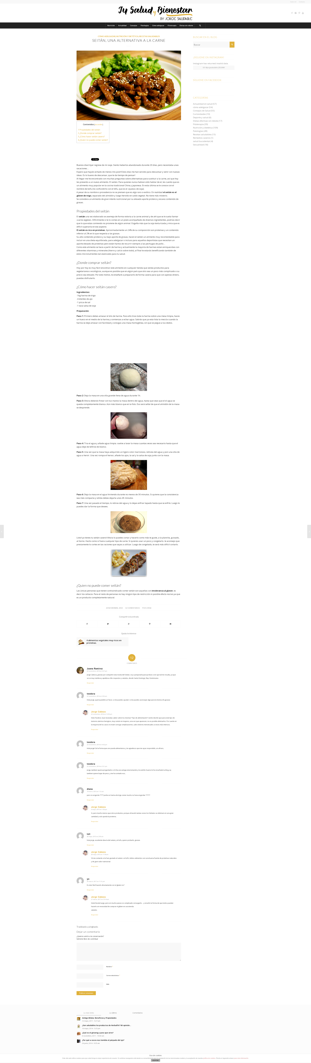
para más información (241, 1058)
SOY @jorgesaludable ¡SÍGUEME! (214, 68)
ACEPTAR (155, 1060)
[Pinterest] (299, 13)
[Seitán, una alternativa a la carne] (129, 85)
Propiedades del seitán (89, 129)
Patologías (198, 131)
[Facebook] (292, 13)
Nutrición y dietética (127, 36)
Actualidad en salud (202, 103)
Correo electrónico (113, 975)
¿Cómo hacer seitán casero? (91, 136)
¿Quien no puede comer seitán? (93, 140)
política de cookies (209, 1058)
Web (107, 984)
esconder (98, 124)
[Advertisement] (129, 150)
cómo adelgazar (107, 36)
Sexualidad (198, 144)
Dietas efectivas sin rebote (205, 120)
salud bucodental (201, 141)
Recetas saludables (149, 36)
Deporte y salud (200, 117)
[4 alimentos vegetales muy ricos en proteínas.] (309, 531)
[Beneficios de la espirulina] (2, 531)
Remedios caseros (201, 137)
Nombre (109, 966)
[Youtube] (303, 13)
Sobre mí (293, 2)
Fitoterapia (198, 124)
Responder (90, 683)
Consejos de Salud (202, 110)
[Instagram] (296, 13)
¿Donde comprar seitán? (90, 133)
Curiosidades (199, 114)
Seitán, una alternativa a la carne (128, 40)
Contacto (302, 2)
